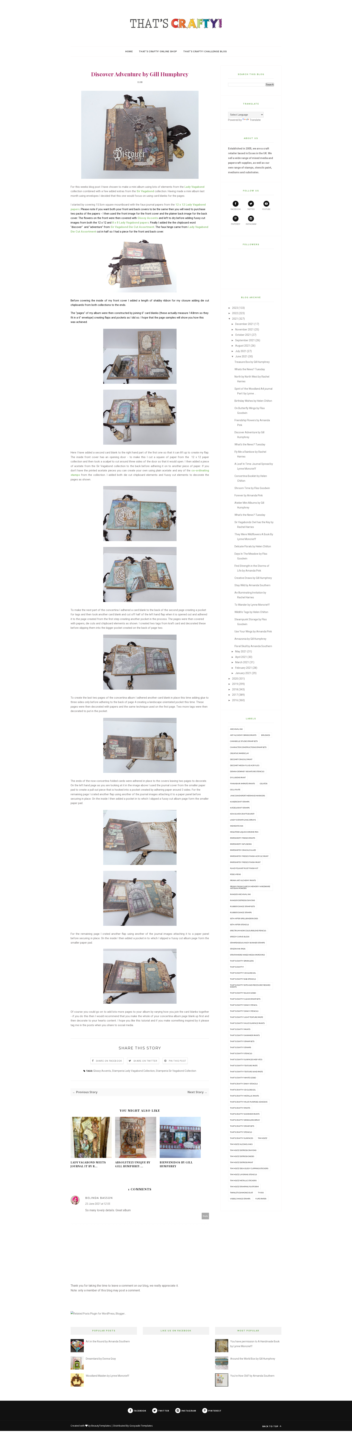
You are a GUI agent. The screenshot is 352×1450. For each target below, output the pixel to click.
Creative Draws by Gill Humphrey (253, 577)
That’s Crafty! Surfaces (241, 1138)
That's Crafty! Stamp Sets (242, 1041)
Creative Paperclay (239, 753)
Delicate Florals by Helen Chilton (252, 546)
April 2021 (241, 657)
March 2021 (242, 662)
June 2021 (241, 356)
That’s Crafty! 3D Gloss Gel (243, 1090)
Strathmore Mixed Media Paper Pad (247, 955)
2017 (235, 694)
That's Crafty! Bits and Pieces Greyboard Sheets (250, 986)
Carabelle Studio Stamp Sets (244, 741)
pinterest (235, 224)
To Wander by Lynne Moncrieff (252, 604)
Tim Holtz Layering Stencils (243, 1174)
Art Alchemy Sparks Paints (243, 735)
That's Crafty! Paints (240, 1029)
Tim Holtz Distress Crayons (243, 1150)
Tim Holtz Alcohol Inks (241, 1144)
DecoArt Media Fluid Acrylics (244, 765)
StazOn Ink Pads (237, 949)
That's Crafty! (237, 967)
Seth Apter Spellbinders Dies (244, 918)
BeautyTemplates (101, 1425)
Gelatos (263, 783)
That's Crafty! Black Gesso (243, 993)
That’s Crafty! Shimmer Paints (244, 1114)
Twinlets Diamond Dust (241, 1192)
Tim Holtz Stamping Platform (244, 1186)
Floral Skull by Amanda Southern (253, 646)
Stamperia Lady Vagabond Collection (133, 1070)
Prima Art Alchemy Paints (243, 880)
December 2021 (244, 324)
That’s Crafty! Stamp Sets (242, 1126)
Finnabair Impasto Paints (242, 783)
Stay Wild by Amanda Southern (252, 585)
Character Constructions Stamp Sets (248, 747)
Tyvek (261, 1192)
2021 (235, 318)
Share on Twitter (145, 1061)
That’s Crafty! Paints (240, 1108)
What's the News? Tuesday (249, 444)
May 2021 (241, 651)
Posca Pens (235, 874)
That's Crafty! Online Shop (158, 51)
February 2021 (243, 667)
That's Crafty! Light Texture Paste (246, 1017)
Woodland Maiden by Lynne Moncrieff (107, 1375)
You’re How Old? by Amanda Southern (252, 1375)
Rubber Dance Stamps (241, 912)
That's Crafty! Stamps (240, 1047)
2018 (235, 689)
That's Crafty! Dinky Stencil (243, 1005)
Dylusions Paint (238, 777)
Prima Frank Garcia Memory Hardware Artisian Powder (250, 887)
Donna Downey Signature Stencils (247, 771)
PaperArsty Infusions (241, 844)
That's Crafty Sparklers (242, 961)
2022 (235, 313)
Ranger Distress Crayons (242, 900)
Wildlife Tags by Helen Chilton (251, 612)
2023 (235, 307)
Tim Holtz (262, 1138)
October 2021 (243, 334)
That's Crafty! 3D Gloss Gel (243, 973)
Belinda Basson (99, 1198)
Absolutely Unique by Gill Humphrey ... (132, 1164)
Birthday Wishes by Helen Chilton (253, 400)
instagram (251, 224)
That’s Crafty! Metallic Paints (244, 1096)
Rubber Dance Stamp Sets (242, 906)
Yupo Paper (260, 1199)
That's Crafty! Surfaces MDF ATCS (246, 1059)
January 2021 (243, 673)
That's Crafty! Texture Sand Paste (246, 1071)
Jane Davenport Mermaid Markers (247, 795)
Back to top (270, 1426)
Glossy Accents (102, 1070)
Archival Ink (236, 729)
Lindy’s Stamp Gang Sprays (243, 820)
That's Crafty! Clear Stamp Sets (245, 999)
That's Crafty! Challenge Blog (205, 51)
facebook (236, 209)
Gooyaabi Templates (141, 1425)
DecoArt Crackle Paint (241, 759)
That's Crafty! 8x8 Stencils (243, 979)
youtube (266, 209)
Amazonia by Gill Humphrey (250, 638)
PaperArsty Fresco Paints (242, 838)
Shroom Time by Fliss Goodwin (252, 488)
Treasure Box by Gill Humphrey (252, 361)
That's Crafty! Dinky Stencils (244, 1011)
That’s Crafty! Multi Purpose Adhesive (248, 1102)
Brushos (265, 735)
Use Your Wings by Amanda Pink (253, 631)
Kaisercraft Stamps (239, 802)
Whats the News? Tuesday (249, 369)
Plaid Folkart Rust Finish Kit (244, 868)
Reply (205, 1216)
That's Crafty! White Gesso (243, 1077)
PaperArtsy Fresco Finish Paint (245, 862)
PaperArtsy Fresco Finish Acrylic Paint (249, 856)
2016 (235, 700)
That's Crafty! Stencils (241, 1053)
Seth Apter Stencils (239, 924)
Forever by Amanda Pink (248, 495)
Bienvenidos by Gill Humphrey (176, 1164)
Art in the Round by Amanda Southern (108, 1341)
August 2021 (242, 345)
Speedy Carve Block (240, 936)
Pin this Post (177, 1061)
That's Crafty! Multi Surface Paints (247, 1023)
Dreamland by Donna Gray (101, 1358)
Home (129, 51)
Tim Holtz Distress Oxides (242, 1156)
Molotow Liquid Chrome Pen (244, 832)
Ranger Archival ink (240, 894)
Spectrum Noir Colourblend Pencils (248, 930)
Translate (255, 119)
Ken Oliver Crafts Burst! (242, 814)
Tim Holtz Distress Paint (241, 1162)
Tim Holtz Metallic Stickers (243, 1180)
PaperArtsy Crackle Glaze (243, 850)
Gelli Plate (235, 789)
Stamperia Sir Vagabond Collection (176, 1070)
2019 (235, 683)
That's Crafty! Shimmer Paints (245, 1035)
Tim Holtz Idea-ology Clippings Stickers (249, 1168)
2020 (235, 678)
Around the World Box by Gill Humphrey (252, 1358)
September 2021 (245, 340)
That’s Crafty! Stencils (241, 1132)
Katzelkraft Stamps (240, 808)
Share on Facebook (109, 1061)
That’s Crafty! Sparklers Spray (245, 1120)
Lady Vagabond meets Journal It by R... (88, 1164)
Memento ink (236, 826)
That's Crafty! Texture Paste (244, 1065)
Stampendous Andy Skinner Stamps (247, 943)
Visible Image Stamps (240, 1199)
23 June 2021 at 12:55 (97, 1203)
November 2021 (244, 329)
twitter (250, 209)
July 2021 (240, 351)
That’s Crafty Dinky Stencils (244, 1084)
